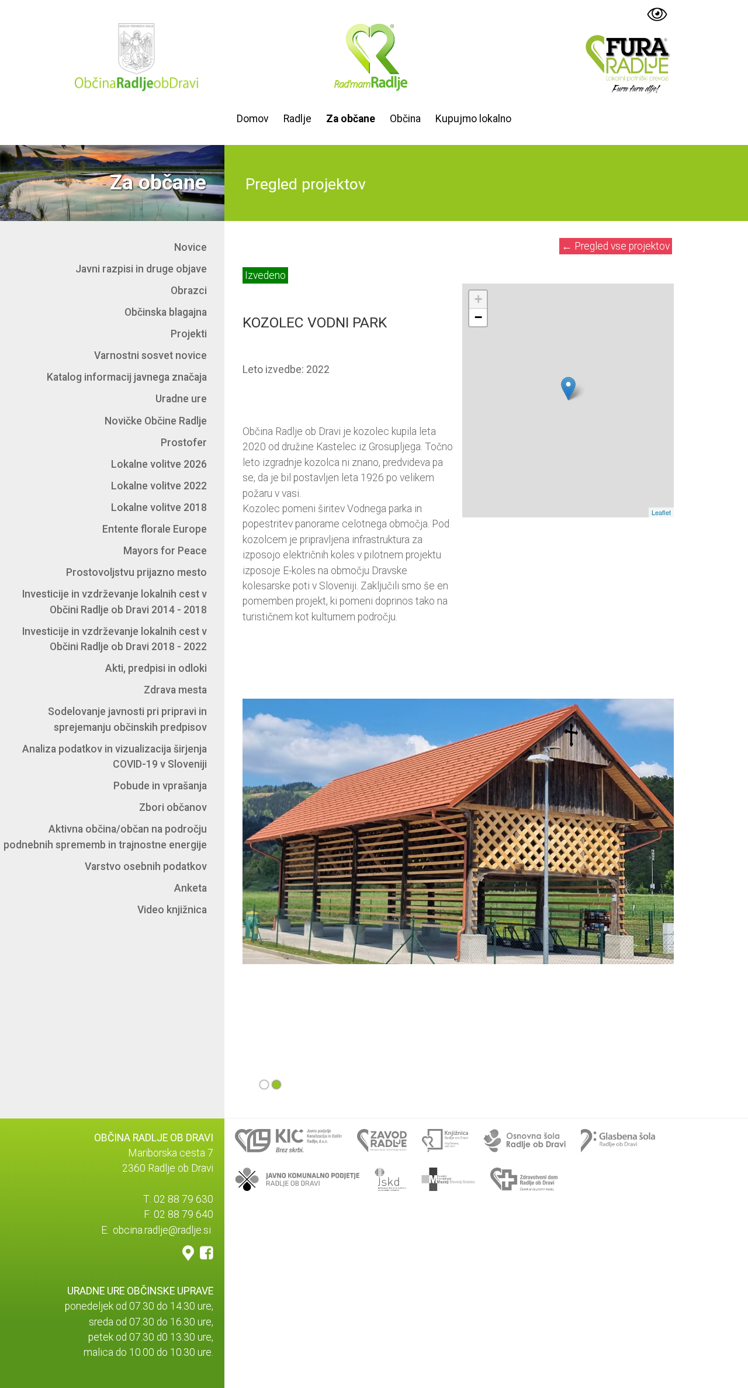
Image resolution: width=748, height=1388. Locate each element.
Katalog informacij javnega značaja (127, 377)
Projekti (189, 334)
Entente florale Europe (154, 529)
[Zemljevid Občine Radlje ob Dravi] (188, 1252)
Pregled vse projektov (616, 246)
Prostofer (184, 442)
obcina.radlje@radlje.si (162, 1230)
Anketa (190, 888)
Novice (190, 247)
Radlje (297, 119)
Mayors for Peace (165, 551)
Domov (253, 119)
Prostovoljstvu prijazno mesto (136, 572)
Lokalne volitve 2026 (159, 464)
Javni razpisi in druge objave (141, 269)
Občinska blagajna (165, 312)
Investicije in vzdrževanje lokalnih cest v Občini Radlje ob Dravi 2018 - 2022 (114, 639)
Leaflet (661, 512)
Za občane (350, 119)
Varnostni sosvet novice (150, 355)
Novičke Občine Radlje (156, 421)
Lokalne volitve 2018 (159, 507)
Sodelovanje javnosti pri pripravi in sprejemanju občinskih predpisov (127, 719)
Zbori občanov (173, 807)
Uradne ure (181, 399)
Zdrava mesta (175, 690)
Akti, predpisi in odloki (156, 668)
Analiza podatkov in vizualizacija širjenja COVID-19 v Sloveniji (114, 756)
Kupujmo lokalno (473, 119)
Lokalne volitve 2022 (159, 486)
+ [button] (478, 299)
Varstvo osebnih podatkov (146, 866)
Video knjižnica (172, 910)
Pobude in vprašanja (160, 786)
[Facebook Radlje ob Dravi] (206, 1252)
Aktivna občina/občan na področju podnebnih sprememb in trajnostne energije (105, 836)
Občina (405, 119)
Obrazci (189, 290)
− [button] (478, 317)
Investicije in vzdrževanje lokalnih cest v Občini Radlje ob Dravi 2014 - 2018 (114, 601)
